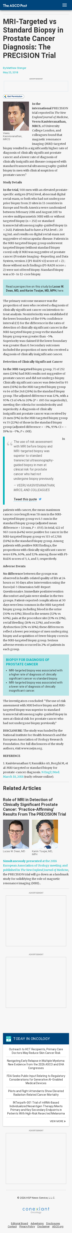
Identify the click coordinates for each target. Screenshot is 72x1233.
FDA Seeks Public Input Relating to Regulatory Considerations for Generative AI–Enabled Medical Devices (36, 1079)
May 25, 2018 (10, 72)
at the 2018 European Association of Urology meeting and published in (35, 865)
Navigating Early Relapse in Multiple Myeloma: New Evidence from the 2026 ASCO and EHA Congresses (36, 1064)
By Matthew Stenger (14, 67)
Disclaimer (43, 1226)
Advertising (37, 1223)
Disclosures (53, 1223)
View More (57, 1121)
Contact (12, 1226)
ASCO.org (57, 1226)
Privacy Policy (27, 1226)
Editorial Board (19, 1223)
